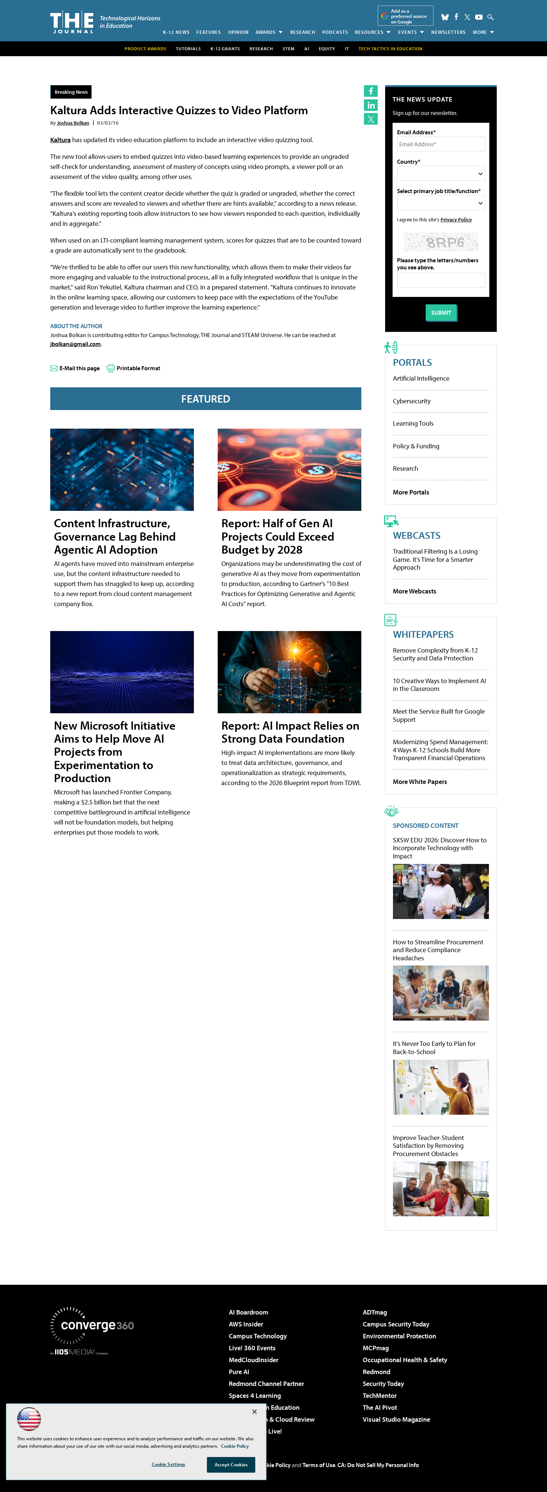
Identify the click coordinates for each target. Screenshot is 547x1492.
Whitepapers (423, 633)
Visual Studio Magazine (396, 1419)
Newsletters (448, 32)
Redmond (376, 1371)
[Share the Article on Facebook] (370, 91)
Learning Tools (413, 423)
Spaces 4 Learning (255, 1395)
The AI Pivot (380, 1407)
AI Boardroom (248, 1312)
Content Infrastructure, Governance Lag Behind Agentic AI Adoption (115, 535)
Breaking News (71, 91)
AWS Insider (246, 1324)
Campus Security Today (396, 1324)
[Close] (254, 1411)
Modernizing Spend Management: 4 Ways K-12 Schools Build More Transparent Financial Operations (440, 749)
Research (303, 32)
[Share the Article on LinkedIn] (370, 105)
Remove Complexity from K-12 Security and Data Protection (435, 654)
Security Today (383, 1383)
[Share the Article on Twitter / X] (370, 119)
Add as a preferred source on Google (409, 16)
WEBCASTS (417, 534)
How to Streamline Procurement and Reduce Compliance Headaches (438, 950)
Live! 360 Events (252, 1348)
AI (306, 48)
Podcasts (335, 32)
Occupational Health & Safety (405, 1359)
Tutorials (188, 48)
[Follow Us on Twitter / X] (467, 17)
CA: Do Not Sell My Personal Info (378, 1465)
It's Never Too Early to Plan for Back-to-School (434, 1048)
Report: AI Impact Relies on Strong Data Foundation (290, 732)
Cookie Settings (168, 1464)
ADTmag (375, 1312)
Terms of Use (319, 1465)
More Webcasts (414, 591)
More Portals (411, 492)
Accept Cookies (231, 1464)
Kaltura (60, 139)
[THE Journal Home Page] (105, 21)
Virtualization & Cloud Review (271, 1419)
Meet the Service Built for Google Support (439, 715)
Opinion (238, 32)
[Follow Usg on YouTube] (479, 17)
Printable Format (138, 368)
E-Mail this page (80, 368)
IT (347, 48)
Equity (327, 48)
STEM (289, 48)
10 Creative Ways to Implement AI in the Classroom (439, 684)
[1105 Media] (95, 1393)
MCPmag (376, 1348)
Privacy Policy (456, 219)
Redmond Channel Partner (266, 1383)
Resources (369, 32)
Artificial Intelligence (421, 378)
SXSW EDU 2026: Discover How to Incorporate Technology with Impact (440, 848)
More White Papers (420, 781)
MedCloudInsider (253, 1359)
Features (208, 32)
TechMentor (380, 1395)
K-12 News (176, 32)
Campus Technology (258, 1336)
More (480, 32)
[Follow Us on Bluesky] (445, 17)
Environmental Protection (399, 1336)
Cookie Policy (274, 1465)
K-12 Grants (225, 48)
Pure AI (239, 1371)
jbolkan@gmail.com (75, 344)
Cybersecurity (412, 401)
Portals (412, 361)
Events (407, 32)
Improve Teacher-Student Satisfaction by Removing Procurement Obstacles (428, 1146)
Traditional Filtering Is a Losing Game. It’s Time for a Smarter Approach (435, 559)
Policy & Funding (416, 446)
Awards (266, 32)
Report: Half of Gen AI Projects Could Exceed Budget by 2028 (278, 535)
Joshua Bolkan (73, 122)
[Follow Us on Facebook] (456, 16)
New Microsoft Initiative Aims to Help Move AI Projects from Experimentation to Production (115, 751)
